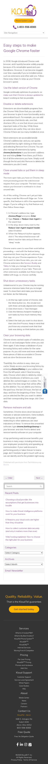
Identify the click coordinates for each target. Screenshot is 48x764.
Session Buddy (30, 263)
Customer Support (24, 677)
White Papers (24, 683)
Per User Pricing (24, 659)
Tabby (6, 266)
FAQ (24, 689)
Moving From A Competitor (24, 650)
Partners (24, 707)
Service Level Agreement (24, 680)
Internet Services (24, 648)
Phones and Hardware (24, 665)
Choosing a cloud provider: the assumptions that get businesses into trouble (22, 502)
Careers (24, 704)
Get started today (24, 609)
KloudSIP (24, 642)
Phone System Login (24, 21)
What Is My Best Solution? (24, 636)
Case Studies (24, 686)
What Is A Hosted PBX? (24, 633)
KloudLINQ (24, 645)
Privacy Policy (16, 760)
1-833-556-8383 (26, 26)
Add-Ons (24, 668)
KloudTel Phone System (24, 639)
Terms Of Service (30, 760)
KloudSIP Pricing (24, 662)
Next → (39, 478)
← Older (8, 478)
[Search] (41, 486)
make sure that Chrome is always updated (22, 95)
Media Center (24, 698)
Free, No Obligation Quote (24, 736)
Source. (6, 464)
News (24, 701)
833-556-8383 (24, 727)
